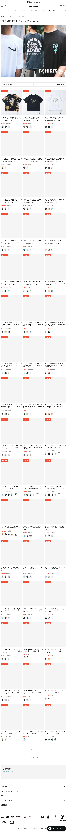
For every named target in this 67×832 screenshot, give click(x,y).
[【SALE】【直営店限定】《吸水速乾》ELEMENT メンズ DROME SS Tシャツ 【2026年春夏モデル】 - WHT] (55, 102)
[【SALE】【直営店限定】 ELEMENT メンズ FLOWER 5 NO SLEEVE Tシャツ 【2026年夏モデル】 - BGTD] (55, 226)
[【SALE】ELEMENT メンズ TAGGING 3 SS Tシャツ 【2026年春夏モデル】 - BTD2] (33, 552)
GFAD (49, 168)
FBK (5, 127)
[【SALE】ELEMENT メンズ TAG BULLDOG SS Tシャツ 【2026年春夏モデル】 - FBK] (33, 593)
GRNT (55, 453)
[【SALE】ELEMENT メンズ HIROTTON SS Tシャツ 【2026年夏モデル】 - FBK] (55, 717)
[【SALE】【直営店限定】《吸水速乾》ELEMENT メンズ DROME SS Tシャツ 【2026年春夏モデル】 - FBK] (33, 102)
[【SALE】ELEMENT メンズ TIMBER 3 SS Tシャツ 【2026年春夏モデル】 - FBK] (33, 472)
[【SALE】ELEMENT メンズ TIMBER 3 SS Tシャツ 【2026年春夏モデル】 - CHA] (11, 472)
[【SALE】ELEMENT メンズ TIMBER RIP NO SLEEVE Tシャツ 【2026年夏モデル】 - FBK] (55, 390)
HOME (3, 16)
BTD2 (46, 332)
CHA (49, 453)
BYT (46, 453)
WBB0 (24, 657)
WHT (9, 127)
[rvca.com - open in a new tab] (19, 817)
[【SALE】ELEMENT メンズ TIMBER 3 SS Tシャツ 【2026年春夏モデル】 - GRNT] (55, 472)
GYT (49, 291)
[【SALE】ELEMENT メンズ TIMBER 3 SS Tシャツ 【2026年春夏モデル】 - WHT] (11, 511)
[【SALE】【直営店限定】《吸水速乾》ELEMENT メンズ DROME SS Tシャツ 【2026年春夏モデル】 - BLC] (11, 102)
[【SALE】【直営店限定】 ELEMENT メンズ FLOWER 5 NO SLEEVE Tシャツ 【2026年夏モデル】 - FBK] (11, 267)
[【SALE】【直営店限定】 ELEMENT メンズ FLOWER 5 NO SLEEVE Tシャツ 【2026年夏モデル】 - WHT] (33, 267)
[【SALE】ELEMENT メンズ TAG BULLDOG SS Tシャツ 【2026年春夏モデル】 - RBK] (55, 593)
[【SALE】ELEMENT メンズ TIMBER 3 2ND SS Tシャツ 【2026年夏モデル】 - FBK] (55, 511)
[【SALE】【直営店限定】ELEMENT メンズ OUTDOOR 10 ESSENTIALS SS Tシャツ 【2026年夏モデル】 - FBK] (11, 143)
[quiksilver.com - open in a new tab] (2, 817)
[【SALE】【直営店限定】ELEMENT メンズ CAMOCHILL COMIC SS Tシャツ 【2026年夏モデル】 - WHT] (33, 226)
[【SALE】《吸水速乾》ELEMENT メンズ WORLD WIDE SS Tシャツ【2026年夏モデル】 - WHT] (33, 308)
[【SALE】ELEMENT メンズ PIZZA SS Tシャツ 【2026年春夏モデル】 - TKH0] (55, 676)
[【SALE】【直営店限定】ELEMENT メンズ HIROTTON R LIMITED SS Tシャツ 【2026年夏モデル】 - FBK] (55, 143)
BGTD (46, 250)
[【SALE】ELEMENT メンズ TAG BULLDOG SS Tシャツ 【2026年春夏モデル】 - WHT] (11, 634)
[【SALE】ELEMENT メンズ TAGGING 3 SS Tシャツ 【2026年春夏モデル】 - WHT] (11, 593)
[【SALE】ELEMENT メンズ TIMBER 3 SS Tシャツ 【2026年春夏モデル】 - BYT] (55, 431)
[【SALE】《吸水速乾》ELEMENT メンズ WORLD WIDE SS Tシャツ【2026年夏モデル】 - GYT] (11, 308)
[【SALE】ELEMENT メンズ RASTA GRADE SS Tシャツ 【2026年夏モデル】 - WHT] (33, 676)
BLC (2, 127)
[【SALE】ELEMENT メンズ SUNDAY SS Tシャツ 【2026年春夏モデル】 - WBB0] (33, 634)
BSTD (24, 535)
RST (49, 659)
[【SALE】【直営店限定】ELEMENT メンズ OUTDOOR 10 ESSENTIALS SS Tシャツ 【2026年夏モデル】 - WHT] (33, 143)
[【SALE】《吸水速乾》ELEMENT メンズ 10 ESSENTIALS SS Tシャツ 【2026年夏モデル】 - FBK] (55, 349)
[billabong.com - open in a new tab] (7, 817)
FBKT (49, 414)
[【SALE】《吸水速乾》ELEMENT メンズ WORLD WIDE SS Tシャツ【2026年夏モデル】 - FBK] (55, 267)
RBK (27, 618)
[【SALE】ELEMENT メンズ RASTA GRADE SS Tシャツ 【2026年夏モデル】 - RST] (11, 676)
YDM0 (27, 657)
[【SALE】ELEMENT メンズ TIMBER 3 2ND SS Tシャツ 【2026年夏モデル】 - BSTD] (33, 511)
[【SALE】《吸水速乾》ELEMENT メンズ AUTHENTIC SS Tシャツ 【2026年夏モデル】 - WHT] (33, 349)
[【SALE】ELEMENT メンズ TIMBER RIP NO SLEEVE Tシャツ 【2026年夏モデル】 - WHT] (33, 431)
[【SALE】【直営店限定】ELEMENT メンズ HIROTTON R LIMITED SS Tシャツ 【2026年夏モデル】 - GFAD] (11, 184)
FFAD (49, 739)
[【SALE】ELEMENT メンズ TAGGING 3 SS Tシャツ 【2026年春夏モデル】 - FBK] (55, 552)
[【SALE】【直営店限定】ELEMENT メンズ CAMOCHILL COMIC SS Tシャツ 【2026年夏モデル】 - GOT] (11, 226)
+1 (59, 453)
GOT (49, 209)
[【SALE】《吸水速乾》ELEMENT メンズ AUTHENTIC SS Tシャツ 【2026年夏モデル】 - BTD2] (55, 308)
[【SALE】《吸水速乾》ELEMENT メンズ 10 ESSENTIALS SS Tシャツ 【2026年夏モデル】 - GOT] (11, 390)
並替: (7, 84)
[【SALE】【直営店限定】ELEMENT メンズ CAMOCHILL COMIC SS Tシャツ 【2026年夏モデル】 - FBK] (55, 184)
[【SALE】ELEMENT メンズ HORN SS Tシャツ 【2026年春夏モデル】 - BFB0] (33, 717)
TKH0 (46, 698)
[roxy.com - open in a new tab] (12, 817)
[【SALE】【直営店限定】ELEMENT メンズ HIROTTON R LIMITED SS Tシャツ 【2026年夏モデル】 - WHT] (33, 184)
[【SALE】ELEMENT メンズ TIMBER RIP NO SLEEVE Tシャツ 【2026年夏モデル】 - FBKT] (11, 431)
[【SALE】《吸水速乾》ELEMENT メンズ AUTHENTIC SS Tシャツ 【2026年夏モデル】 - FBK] (11, 349)
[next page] (39, 749)
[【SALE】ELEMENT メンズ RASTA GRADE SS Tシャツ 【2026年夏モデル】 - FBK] (55, 634)
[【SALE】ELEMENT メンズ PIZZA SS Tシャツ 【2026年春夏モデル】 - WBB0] (11, 717)
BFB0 (24, 739)
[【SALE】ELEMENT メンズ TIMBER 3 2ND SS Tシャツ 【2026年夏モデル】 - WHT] (11, 552)
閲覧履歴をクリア (8, 772)
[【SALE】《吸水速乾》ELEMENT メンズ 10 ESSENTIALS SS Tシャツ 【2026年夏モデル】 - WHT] (33, 390)
